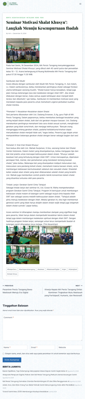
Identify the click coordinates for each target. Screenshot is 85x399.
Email (34, 347)
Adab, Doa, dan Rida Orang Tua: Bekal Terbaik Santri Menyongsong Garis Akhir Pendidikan (39, 385)
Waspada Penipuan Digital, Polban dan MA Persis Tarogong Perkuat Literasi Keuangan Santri (40, 374)
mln (9, 33)
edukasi (41, 269)
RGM (42, 18)
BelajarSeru (11, 269)
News (37, 18)
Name (7, 347)
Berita (8, 18)
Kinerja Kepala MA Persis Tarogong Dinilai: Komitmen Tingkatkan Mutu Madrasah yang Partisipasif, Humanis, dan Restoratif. (63, 291)
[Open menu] (80, 4)
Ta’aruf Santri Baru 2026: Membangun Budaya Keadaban (25, 391)
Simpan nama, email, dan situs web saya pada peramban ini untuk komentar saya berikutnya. (42, 353)
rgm (64, 269)
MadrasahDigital (53, 269)
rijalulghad (73, 269)
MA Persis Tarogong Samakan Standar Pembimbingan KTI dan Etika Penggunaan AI (36, 381)
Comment (9, 317)
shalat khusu (12, 274)
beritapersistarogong (27, 269)
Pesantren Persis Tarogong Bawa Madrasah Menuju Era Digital (17, 289)
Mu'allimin (30, 18)
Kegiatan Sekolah (18, 18)
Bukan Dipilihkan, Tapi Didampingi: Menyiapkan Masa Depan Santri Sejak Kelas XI (35, 371)
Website (62, 347)
